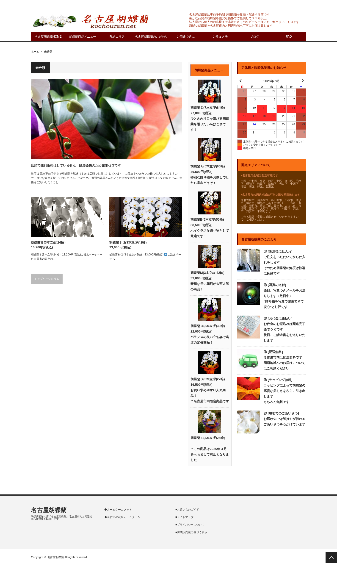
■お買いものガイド (187, 509)
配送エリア (117, 36)
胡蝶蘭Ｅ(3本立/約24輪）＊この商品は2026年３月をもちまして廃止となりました (210, 449)
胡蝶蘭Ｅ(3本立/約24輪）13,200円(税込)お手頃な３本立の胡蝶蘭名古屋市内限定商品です (49, 245)
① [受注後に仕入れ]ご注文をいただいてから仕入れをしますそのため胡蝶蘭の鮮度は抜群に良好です (284, 262)
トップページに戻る (46, 278)
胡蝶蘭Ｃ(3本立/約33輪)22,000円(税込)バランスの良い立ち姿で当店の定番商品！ (210, 334)
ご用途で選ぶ (186, 36)
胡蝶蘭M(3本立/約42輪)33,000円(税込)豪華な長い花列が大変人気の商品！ (210, 281)
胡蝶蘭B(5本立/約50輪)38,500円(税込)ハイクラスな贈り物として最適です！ (210, 228)
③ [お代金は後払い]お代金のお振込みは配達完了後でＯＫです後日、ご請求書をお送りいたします (284, 329)
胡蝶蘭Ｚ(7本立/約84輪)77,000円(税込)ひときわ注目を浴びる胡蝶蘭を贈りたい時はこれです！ (210, 118)
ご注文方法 (220, 36)
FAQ (289, 36)
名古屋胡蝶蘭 (49, 510)
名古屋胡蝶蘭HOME (48, 36)
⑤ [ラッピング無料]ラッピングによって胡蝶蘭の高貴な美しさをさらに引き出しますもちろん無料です (284, 391)
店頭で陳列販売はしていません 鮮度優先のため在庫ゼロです (76, 165)
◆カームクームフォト (118, 509)
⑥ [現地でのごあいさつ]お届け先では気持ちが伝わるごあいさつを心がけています (284, 418)
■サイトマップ (184, 517)
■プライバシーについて (189, 524)
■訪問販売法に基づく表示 (191, 532)
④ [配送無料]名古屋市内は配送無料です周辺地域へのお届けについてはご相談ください (284, 360)
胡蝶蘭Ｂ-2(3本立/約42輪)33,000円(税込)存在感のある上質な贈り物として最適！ (138, 245)
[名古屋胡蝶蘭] (90, 21)
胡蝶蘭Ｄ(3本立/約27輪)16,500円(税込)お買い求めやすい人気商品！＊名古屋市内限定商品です (210, 390)
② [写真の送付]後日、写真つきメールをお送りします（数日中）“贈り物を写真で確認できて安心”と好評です (284, 296)
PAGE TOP (331, 557)
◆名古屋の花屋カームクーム (122, 517)
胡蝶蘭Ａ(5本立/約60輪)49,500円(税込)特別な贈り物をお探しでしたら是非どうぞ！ (210, 174)
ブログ (254, 36)
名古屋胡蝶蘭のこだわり (151, 36)
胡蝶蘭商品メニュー (82, 36)
